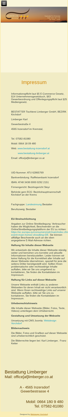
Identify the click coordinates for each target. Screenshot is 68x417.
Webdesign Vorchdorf (39, 414)
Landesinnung (34, 204)
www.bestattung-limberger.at (33, 153)
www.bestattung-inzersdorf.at (34, 148)
